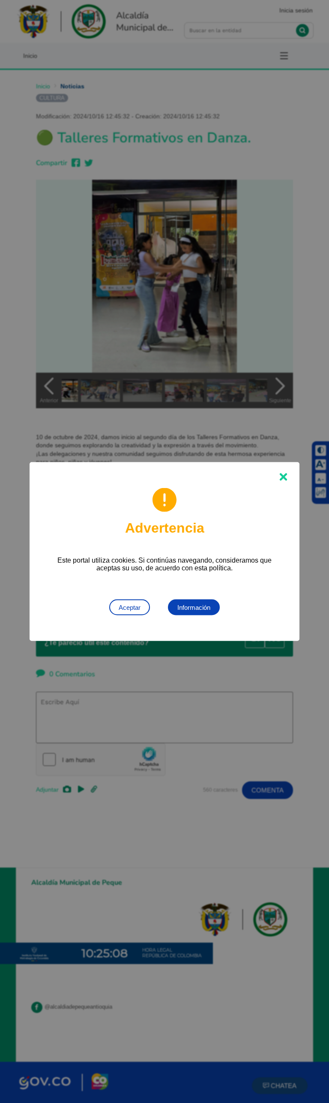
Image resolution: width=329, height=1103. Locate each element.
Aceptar (130, 607)
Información (193, 607)
